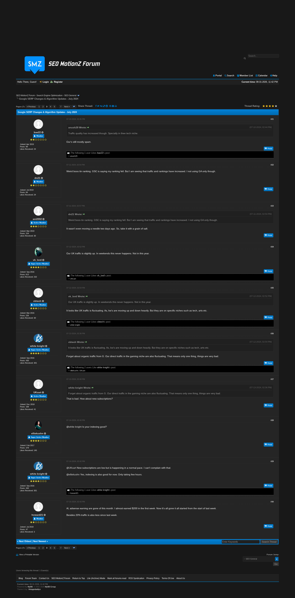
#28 (272, 420)
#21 (272, 119)
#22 (272, 165)
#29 (272, 461)
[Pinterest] (110, 106)
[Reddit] (107, 106)
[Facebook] (95, 106)
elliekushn (74, 371)
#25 (272, 288)
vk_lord (37, 260)
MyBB (30, 587)
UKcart (73, 279)
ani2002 (37, 219)
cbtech (37, 301)
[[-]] (68, 153)
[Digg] (101, 106)
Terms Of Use (168, 578)
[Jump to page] (73, 106)
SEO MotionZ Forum (25, 95)
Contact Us (44, 578)
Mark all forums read (116, 578)
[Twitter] (98, 106)
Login (46, 82)
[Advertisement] (147, 25)
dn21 (37, 178)
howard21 (74, 493)
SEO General (70, 95)
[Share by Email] (113, 106)
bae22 (37, 132)
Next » (67, 107)
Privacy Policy (152, 578)
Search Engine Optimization (49, 95)
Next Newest (39, 541)
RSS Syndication (136, 578)
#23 (272, 206)
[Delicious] (104, 106)
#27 (272, 379)
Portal (218, 75)
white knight (75, 325)
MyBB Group (50, 587)
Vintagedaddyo (34, 589)
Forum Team (31, 578)
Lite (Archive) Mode (96, 578)
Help (274, 75)
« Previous (31, 107)
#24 (272, 247)
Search (230, 75)
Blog (21, 578)
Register (58, 82)
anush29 (73, 156)
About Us (180, 578)
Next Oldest (25, 541)
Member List (246, 75)
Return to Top (78, 578)
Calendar (263, 75)
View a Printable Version (29, 555)
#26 (272, 333)
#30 (272, 502)
